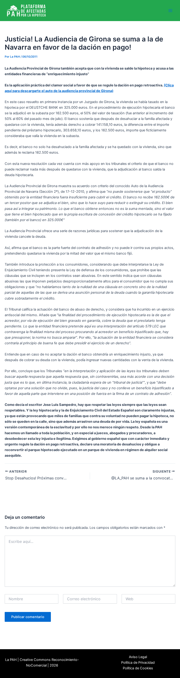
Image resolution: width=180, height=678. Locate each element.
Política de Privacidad (138, 662)
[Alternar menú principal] (170, 10)
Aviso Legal (138, 657)
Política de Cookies (138, 668)
